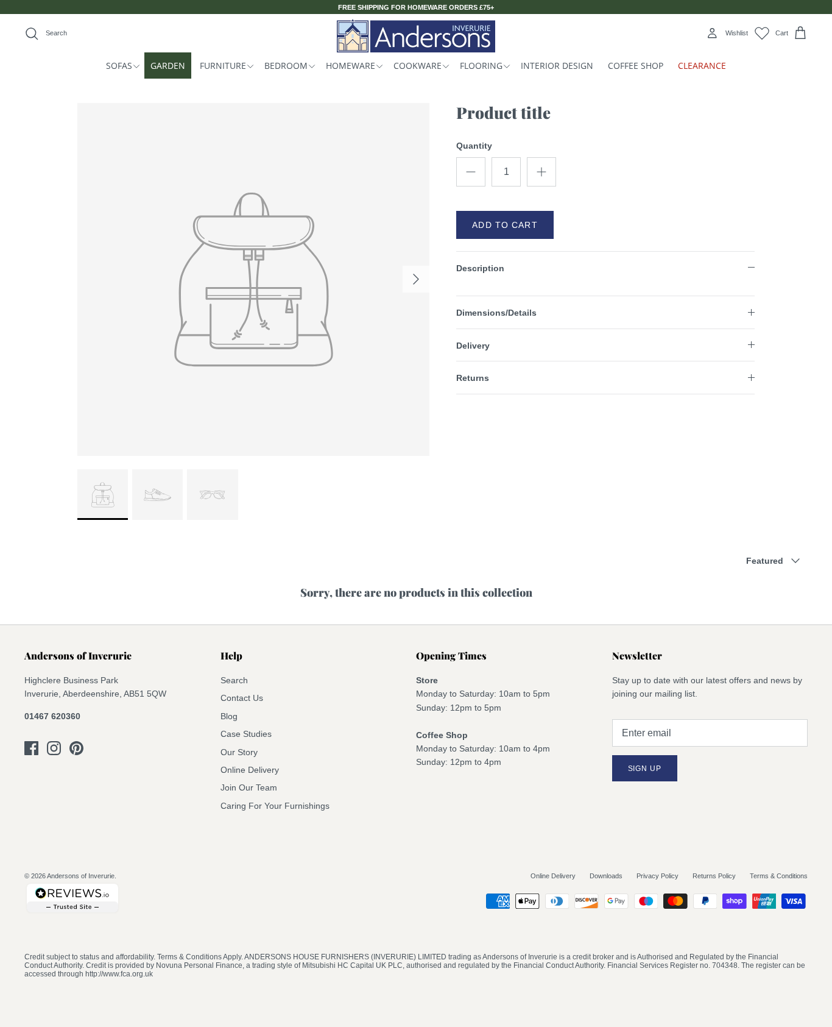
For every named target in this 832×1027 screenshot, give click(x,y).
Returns (472, 378)
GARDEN (167, 65)
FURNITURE (223, 65)
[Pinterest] (76, 748)
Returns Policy (714, 876)
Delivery (473, 345)
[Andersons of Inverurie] (416, 35)
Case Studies (246, 734)
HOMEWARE (350, 65)
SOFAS (119, 65)
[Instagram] (54, 748)
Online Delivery (249, 770)
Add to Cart (504, 225)
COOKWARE (417, 65)
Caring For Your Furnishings (275, 806)
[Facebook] (31, 748)
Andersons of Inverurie (81, 876)
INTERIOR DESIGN (557, 65)
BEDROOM (286, 65)
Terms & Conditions (779, 876)
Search (234, 680)
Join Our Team (248, 787)
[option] (253, 279)
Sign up (645, 768)
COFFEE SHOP (635, 65)
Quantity (474, 146)
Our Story (239, 752)
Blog (229, 716)
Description (480, 268)
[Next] (416, 279)
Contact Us (241, 698)
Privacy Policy (657, 876)
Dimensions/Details (496, 313)
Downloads (606, 876)
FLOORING (481, 65)
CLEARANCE (702, 65)
